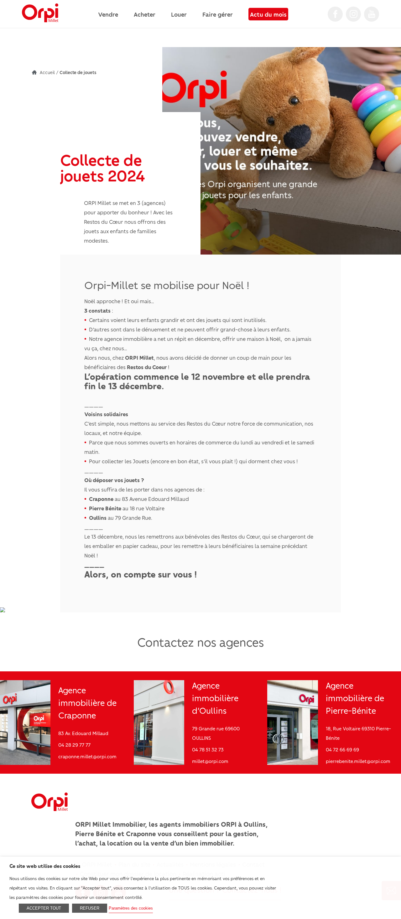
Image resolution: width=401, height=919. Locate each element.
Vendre (108, 14)
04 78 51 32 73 (208, 749)
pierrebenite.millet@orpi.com (358, 761)
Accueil (47, 72)
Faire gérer (217, 14)
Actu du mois (268, 14)
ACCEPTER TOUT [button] (44, 908)
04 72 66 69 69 (342, 749)
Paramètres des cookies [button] (131, 908)
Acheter (144, 14)
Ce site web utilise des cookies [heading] (44, 866)
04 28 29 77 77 (74, 745)
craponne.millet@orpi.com (87, 756)
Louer (179, 14)
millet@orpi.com (210, 761)
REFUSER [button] (89, 908)
